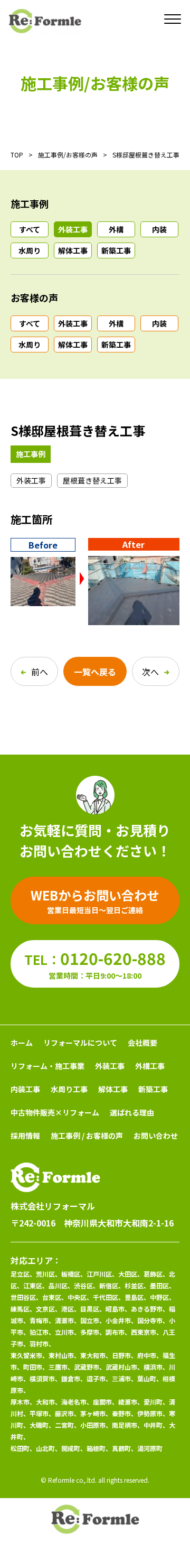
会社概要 (142, 1042)
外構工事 (150, 1066)
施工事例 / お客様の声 (87, 1135)
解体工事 (73, 250)
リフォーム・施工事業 (47, 1066)
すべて (29, 229)
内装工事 (25, 1089)
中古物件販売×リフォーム (55, 1112)
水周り (29, 250)
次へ (150, 671)
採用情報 (25, 1135)
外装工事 (73, 229)
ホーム (22, 1042)
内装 (159, 229)
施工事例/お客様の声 (68, 154)
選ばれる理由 (132, 1112)
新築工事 (116, 250)
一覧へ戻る (95, 671)
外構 (116, 229)
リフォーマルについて (80, 1042)
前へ (39, 671)
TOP (17, 154)
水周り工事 (69, 1089)
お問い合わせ (156, 1135)
